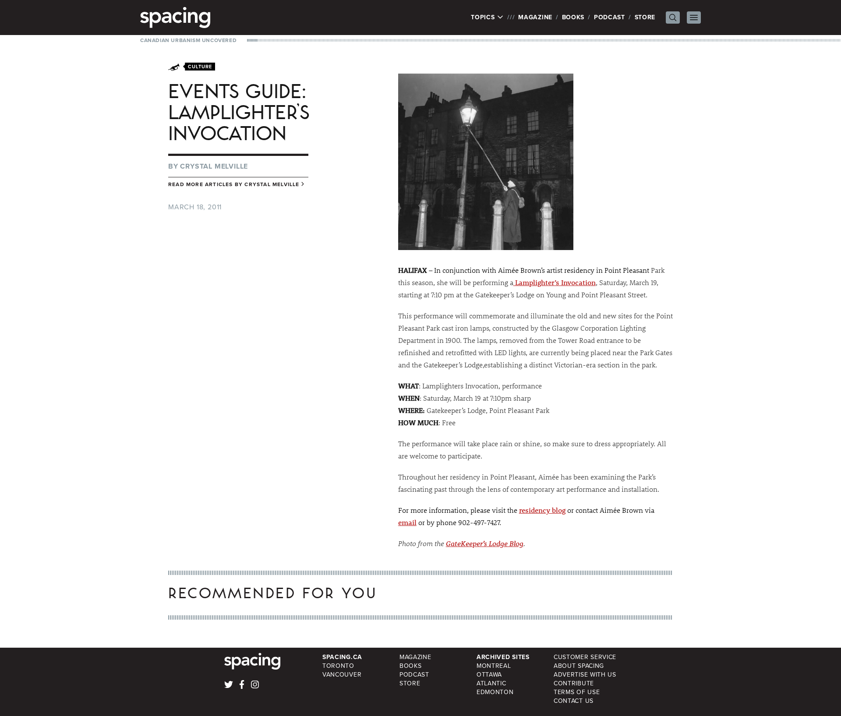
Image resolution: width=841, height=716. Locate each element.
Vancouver (341, 674)
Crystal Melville (214, 166)
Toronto (338, 665)
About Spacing (579, 665)
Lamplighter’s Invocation (554, 282)
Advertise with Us (585, 674)
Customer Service (585, 657)
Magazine (535, 17)
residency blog (542, 510)
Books (573, 17)
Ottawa (489, 674)
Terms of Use (577, 692)
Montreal (494, 665)
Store (645, 17)
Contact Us (574, 700)
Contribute (574, 683)
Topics (484, 17)
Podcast (609, 17)
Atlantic (491, 683)
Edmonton (495, 692)
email (407, 522)
